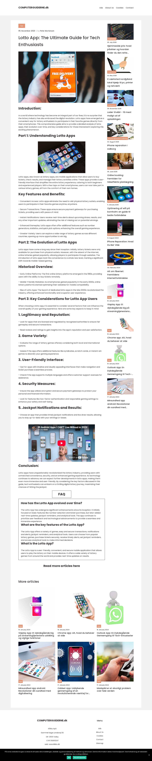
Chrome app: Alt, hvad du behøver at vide (119, 339)
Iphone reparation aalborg (117, 138)
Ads (101, 7)
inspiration (112, 39)
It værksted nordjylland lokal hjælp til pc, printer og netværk (120, 82)
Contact (130, 7)
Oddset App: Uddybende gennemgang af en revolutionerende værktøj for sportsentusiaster (73, 691)
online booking (113, 168)
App (21, 26)
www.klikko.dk (54, 744)
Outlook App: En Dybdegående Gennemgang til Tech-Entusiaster (119, 371)
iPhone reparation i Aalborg (117, 147)
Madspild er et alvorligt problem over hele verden (114, 689)
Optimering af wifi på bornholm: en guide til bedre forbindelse (118, 212)
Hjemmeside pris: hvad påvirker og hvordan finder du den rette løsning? (119, 49)
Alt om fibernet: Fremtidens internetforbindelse (117, 275)
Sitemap (99, 743)
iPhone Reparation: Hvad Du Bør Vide (120, 243)
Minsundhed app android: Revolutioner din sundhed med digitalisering (118, 404)
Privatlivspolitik (79, 757)
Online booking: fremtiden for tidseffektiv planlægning (120, 179)
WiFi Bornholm (113, 201)
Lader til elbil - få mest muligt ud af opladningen (119, 116)
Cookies (119, 7)
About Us (109, 7)
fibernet (110, 264)
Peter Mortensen (47, 31)
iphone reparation (114, 234)
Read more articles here (61, 566)
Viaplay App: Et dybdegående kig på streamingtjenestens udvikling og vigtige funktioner (118, 308)
